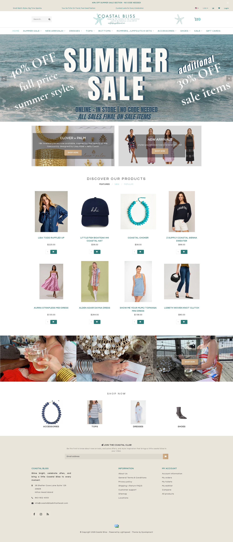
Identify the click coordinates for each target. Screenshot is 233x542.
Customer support (127, 490)
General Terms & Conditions (132, 478)
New (117, 184)
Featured (104, 184)
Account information (172, 474)
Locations (123, 498)
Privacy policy (125, 482)
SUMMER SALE (31, 31)
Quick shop (52, 237)
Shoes (184, 31)
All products (168, 494)
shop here (73, 152)
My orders (167, 478)
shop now (160, 151)
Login (226, 8)
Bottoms (105, 31)
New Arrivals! (54, 31)
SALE (197, 31)
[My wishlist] (219, 8)
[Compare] (213, 8)
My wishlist (167, 486)
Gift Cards (213, 31)
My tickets (167, 482)
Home (16, 31)
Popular (128, 184)
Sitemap (123, 494)
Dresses (74, 31)
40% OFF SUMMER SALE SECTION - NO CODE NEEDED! (116, 3)
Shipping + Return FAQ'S (130, 486)
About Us (123, 474)
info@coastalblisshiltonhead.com (51, 503)
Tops (89, 31)
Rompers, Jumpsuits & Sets (134, 31)
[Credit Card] (116, 526)
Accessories (166, 31)
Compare (166, 490)
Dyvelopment (147, 532)
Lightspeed (125, 532)
